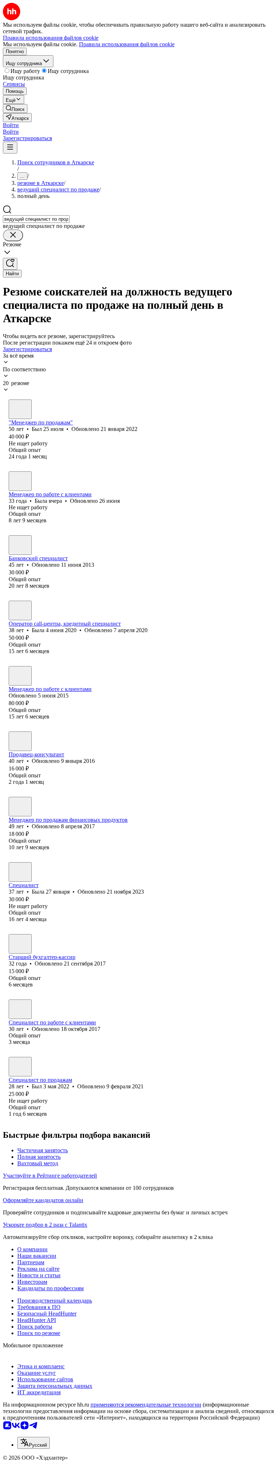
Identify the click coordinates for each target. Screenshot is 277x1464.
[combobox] (36, 219)
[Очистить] (13, 235)
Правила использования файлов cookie (127, 44)
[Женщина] (20, 481)
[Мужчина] (20, 409)
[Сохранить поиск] (10, 264)
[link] (15, 108)
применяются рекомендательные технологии (146, 1405)
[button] (11, 125)
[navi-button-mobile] (10, 148)
